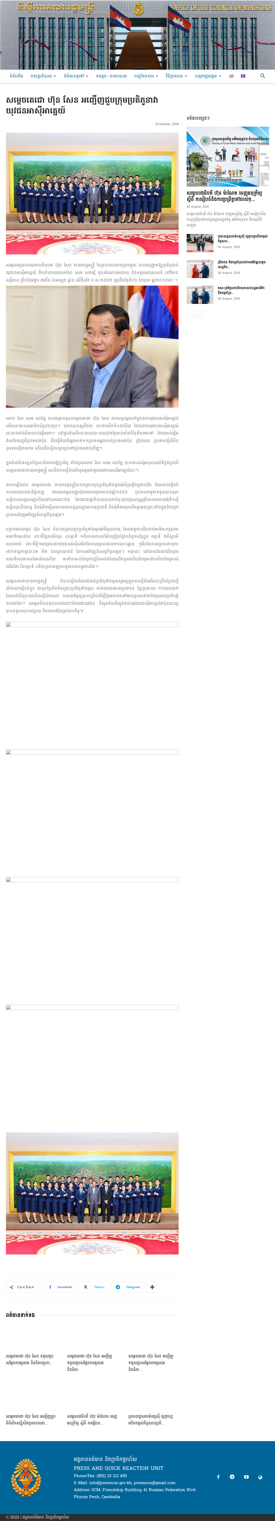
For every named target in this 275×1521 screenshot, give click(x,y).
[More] (152, 1287)
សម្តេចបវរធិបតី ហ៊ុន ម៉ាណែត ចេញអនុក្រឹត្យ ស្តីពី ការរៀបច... (92, 1420)
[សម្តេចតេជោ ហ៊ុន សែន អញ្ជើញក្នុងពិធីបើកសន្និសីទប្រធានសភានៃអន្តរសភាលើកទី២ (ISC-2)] (31, 1397)
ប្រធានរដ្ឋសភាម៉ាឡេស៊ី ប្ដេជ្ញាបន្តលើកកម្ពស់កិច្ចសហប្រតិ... (150, 1420)
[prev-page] (190, 314)
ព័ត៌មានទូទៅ (74, 76)
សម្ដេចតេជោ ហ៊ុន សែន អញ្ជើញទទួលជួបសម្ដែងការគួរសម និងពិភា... (89, 1363)
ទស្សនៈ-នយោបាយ (111, 76)
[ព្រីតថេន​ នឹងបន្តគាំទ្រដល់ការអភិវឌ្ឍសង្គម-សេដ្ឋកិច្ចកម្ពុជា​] (200, 269)
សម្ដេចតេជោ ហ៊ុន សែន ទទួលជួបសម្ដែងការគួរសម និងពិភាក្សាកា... (29, 1360)
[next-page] (198, 314)
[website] (260, 1477)
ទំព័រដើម (16, 76)
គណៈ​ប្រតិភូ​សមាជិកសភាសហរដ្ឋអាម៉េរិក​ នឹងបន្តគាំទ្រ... (241, 290)
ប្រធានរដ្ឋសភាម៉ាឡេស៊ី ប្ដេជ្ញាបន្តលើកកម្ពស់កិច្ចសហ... (243, 238)
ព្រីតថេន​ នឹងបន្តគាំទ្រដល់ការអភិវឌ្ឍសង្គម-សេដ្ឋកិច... (242, 264)
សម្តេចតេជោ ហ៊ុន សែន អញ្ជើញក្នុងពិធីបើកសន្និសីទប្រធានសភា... (31, 1420)
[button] (262, 76)
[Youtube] (246, 1477)
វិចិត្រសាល (174, 76)
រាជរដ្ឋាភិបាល (41, 76)
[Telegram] (232, 1477)
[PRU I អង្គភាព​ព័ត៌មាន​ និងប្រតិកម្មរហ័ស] (137, 35)
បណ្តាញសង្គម (206, 76)
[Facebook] (218, 1477)
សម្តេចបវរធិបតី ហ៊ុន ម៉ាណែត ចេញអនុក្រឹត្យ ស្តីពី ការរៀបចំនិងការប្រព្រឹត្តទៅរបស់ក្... (224, 196)
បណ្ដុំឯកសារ (144, 76)
